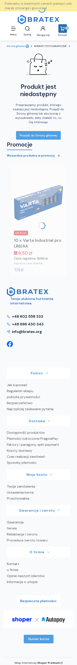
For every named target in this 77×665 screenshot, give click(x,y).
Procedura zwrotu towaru (27, 540)
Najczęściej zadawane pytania (30, 409)
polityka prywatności (23, 397)
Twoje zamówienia (21, 486)
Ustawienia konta (20, 492)
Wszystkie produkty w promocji (31, 155)
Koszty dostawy (19, 450)
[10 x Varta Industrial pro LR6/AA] (38, 202)
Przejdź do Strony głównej (38, 135)
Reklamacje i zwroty (22, 534)
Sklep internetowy (37, 663)
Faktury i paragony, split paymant (33, 444)
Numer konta (38, 639)
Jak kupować (17, 385)
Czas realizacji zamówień (26, 456)
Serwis (12, 528)
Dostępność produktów (26, 432)
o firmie (12, 570)
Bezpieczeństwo (20, 403)
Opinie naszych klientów (25, 576)
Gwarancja (15, 522)
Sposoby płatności (21, 462)
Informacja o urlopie (22, 582)
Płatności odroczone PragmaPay (32, 438)
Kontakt (13, 564)
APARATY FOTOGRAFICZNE (50, 46)
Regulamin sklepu (20, 391)
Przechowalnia (18, 498)
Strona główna (16, 46)
